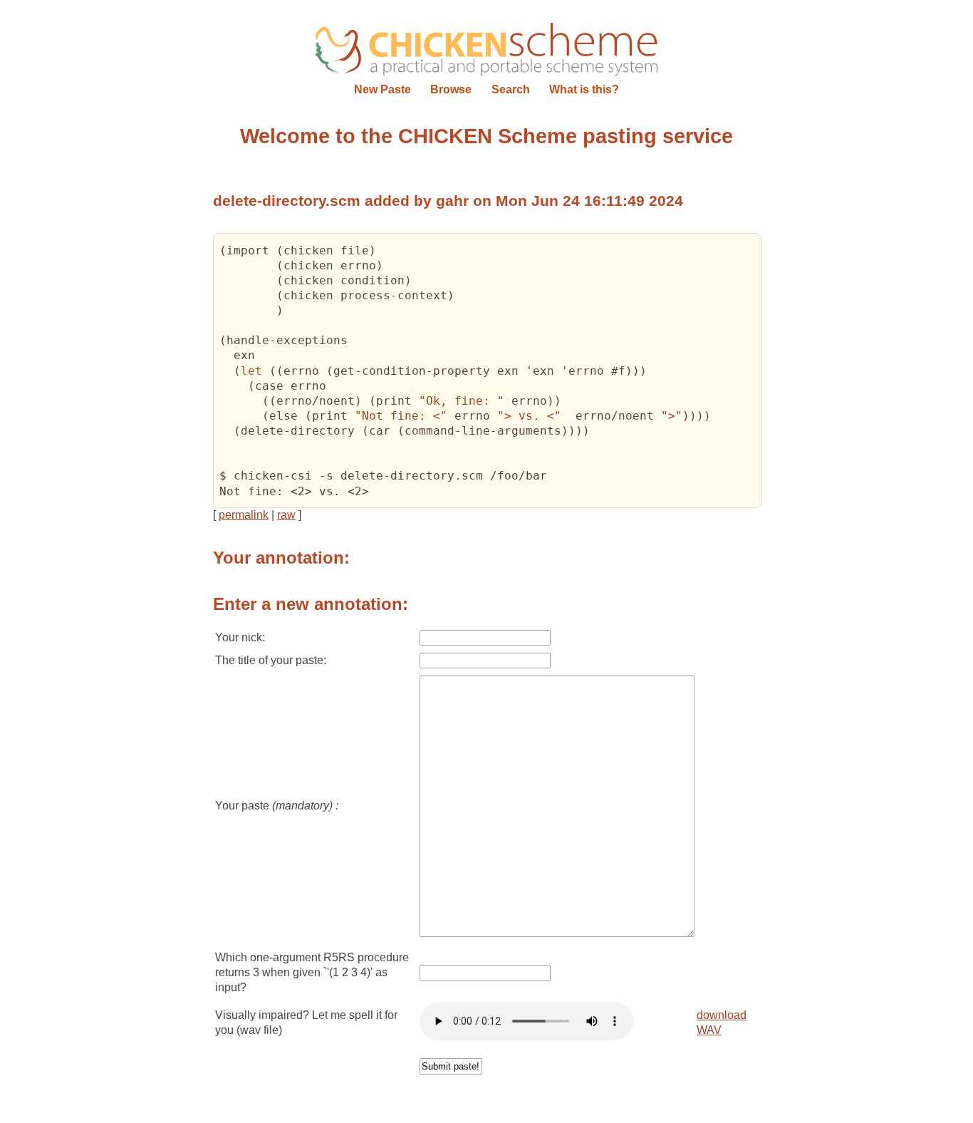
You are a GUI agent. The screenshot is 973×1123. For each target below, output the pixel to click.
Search (510, 89)
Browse (451, 89)
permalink (244, 515)
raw (286, 515)
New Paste (382, 89)
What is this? (584, 89)
